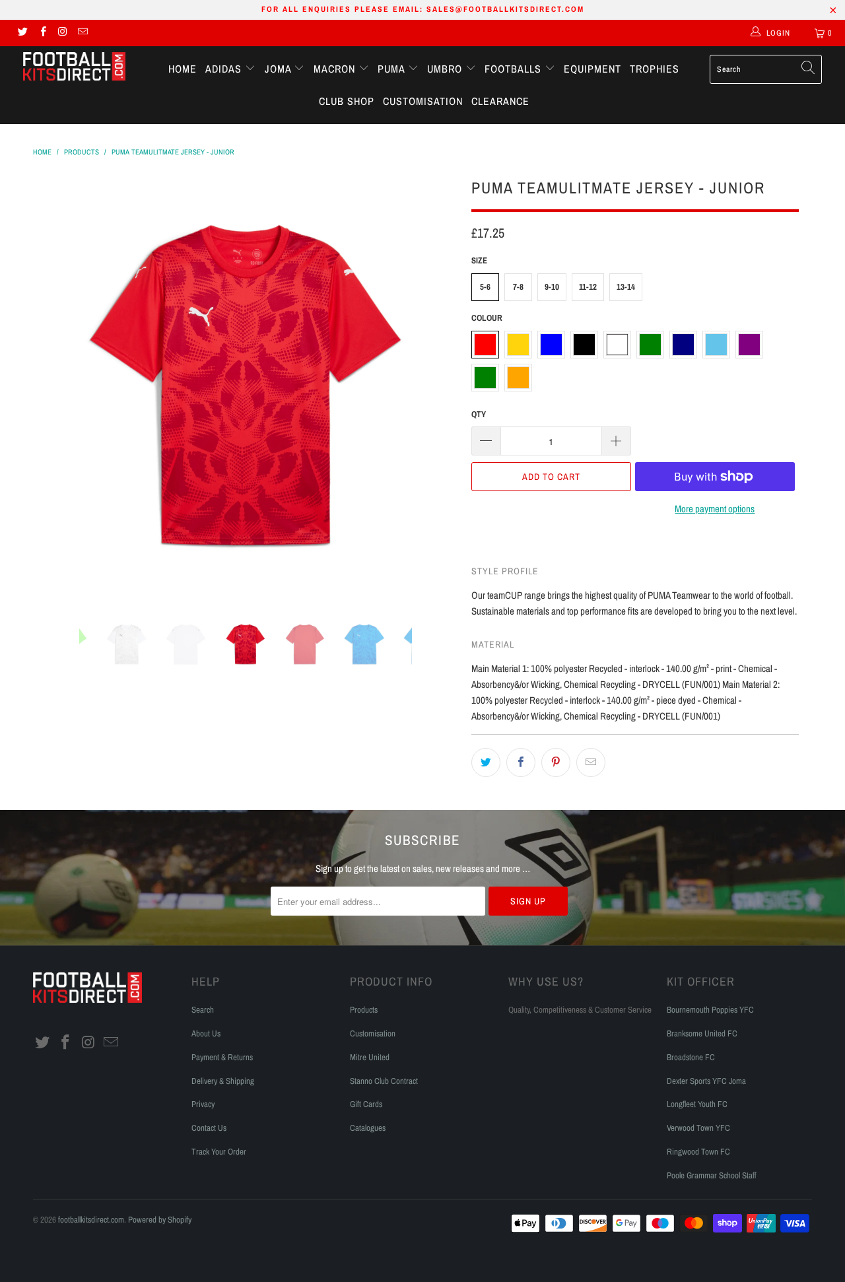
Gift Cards (366, 1104)
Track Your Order (218, 1151)
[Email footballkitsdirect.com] (82, 33)
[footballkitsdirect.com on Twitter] (22, 33)
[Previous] (55, 385)
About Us (205, 1033)
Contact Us (208, 1127)
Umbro (446, 68)
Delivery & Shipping (222, 1081)
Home (182, 68)
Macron (336, 68)
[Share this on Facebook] (520, 762)
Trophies (654, 68)
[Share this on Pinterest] (555, 762)
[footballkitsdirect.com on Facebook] (42, 33)
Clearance (500, 101)
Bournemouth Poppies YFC (710, 1009)
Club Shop (346, 101)
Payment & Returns (222, 1057)
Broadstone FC (691, 1057)
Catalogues (368, 1127)
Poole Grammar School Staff (712, 1175)
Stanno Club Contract (384, 1081)
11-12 (588, 286)
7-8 (518, 286)
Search (202, 1009)
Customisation (423, 101)
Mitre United (369, 1057)
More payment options (715, 509)
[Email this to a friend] (590, 762)
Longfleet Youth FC (697, 1104)
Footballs (515, 68)
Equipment (592, 68)
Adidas (225, 68)
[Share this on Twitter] (485, 762)
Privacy (203, 1104)
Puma (393, 68)
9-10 (552, 286)
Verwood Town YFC (698, 1127)
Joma (279, 68)
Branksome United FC (702, 1033)
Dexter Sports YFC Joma (706, 1081)
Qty (478, 414)
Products (364, 1009)
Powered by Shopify (159, 1219)
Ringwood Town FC (698, 1151)
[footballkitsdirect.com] (74, 68)
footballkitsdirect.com (91, 1219)
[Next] (435, 385)
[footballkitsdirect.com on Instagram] (62, 33)
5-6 (485, 286)
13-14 (626, 286)
